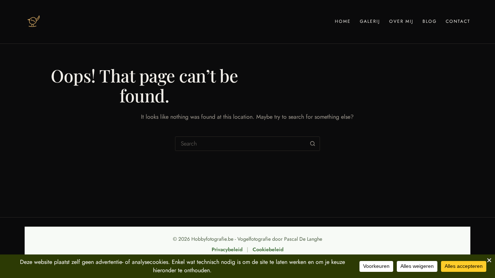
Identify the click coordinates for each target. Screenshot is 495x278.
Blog (430, 21)
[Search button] (313, 144)
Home (343, 21)
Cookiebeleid (268, 249)
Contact (458, 21)
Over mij (401, 21)
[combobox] (240, 143)
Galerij (370, 21)
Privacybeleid (227, 249)
